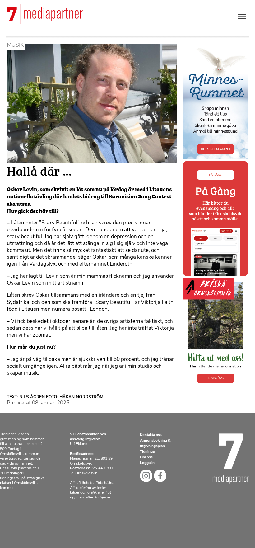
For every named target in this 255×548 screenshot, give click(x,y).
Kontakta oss (151, 435)
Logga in (147, 463)
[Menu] (242, 15)
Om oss (146, 457)
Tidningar (148, 452)
